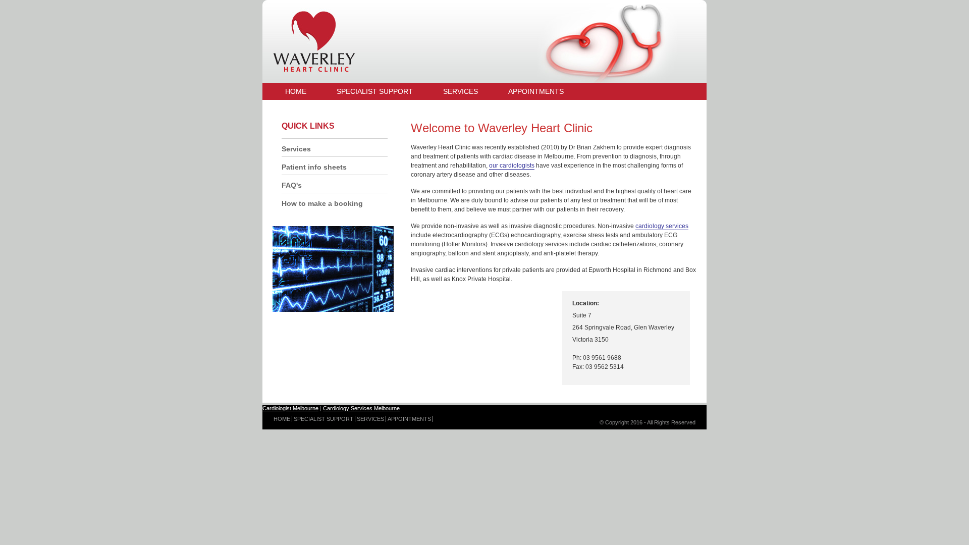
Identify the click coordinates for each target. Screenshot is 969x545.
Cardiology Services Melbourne (361, 408)
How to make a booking (322, 203)
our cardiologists (511, 165)
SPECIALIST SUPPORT (323, 419)
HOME (282, 419)
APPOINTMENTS (409, 419)
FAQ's (292, 185)
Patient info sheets (314, 167)
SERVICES (370, 419)
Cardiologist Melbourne (290, 408)
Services (296, 149)
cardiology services (661, 226)
